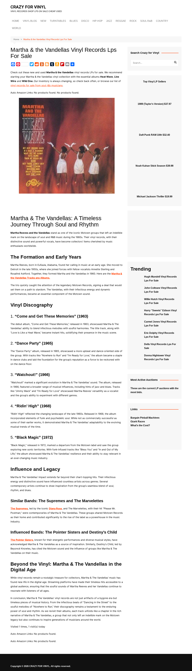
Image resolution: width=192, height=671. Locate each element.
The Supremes (19, 508)
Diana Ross (55, 508)
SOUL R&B (146, 21)
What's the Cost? (140, 425)
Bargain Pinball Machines (144, 417)
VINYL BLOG (30, 21)
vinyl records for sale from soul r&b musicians (36, 85)
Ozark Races (137, 421)
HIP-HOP (98, 21)
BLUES (74, 21)
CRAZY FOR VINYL (28, 7)
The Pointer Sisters (21, 539)
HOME (15, 21)
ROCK (133, 21)
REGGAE (121, 21)
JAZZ (109, 21)
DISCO (85, 21)
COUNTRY (162, 21)
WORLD (16, 28)
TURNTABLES (58, 21)
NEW (43, 21)
